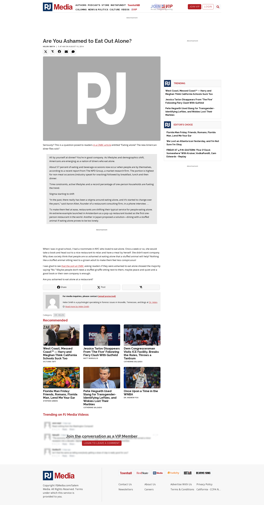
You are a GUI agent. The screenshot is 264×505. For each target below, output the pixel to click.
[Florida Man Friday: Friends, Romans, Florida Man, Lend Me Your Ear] (61, 377)
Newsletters (126, 489)
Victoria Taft (49, 362)
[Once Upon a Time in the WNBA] (142, 377)
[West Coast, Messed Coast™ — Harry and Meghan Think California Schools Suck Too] (61, 335)
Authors (80, 5)
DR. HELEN (59, 315)
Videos (125, 9)
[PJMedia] (58, 7)
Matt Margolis (90, 358)
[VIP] (134, 9)
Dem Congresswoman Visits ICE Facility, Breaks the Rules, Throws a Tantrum (141, 353)
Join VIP (195, 6)
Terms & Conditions (182, 489)
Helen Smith (49, 46)
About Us (150, 484)
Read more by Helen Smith (77, 306)
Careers (149, 489)
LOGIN (208, 6)
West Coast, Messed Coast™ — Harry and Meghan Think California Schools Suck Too (60, 353)
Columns (81, 9)
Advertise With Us (181, 484)
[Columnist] (54, 301)
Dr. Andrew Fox (131, 398)
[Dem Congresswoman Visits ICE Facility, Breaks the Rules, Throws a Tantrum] (142, 335)
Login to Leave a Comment (102, 443)
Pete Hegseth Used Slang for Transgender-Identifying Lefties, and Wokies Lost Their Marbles (99, 397)
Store (105, 5)
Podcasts (94, 5)
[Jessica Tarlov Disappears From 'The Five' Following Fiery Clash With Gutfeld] (101, 335)
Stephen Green (50, 401)
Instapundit (118, 5)
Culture (115, 9)
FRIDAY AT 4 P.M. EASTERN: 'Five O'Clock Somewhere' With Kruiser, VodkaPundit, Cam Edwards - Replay (191, 153)
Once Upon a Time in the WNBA (141, 392)
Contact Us (125, 484)
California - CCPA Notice (208, 489)
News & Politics (98, 9)
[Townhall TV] (134, 5)
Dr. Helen (153, 302)
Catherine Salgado (133, 362)
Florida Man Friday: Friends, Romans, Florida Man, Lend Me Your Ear (60, 394)
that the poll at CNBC (72, 266)
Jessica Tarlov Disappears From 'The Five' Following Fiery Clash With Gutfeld (101, 352)
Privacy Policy (204, 484)
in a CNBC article (102, 144)
